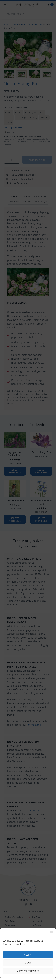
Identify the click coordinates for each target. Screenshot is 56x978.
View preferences (28, 971)
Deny (28, 962)
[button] (51, 932)
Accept (28, 954)
